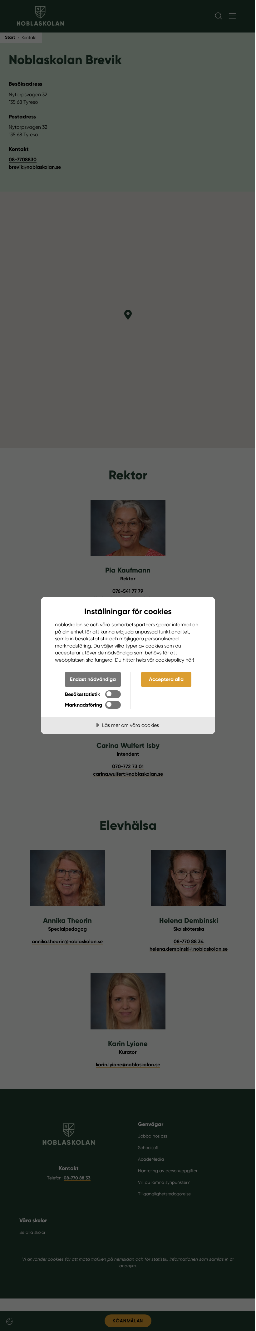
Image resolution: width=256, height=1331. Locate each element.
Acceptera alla (166, 679)
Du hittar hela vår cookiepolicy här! (154, 660)
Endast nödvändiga (93, 679)
